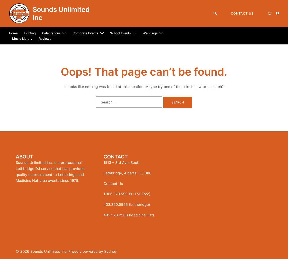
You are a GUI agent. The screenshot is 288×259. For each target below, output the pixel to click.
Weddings (150, 33)
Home (13, 33)
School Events (120, 33)
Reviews (45, 38)
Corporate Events (85, 33)
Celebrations (51, 33)
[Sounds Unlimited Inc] (19, 13)
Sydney (110, 251)
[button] (215, 13)
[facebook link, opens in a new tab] (277, 13)
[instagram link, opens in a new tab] (269, 13)
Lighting (30, 33)
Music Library (22, 38)
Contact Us (242, 13)
